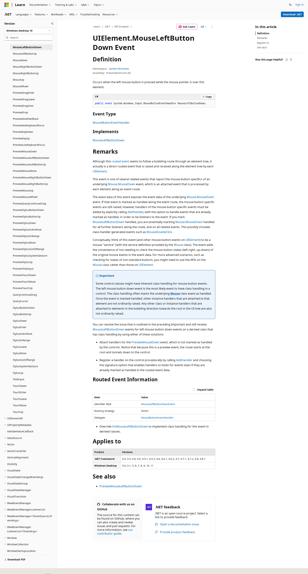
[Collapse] (52, 23)
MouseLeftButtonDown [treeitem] (27, 47)
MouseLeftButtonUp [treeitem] (25, 53)
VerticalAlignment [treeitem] (18, 457)
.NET (107, 26)
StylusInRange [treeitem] (21, 340)
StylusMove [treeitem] (19, 353)
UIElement (100, 171)
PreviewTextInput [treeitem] (23, 268)
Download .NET (292, 14)
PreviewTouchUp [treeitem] (23, 288)
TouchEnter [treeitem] (19, 392)
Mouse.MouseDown (121, 184)
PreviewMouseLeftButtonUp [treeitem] (29, 164)
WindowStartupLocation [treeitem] (21, 551)
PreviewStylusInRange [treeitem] (26, 236)
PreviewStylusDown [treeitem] (24, 223)
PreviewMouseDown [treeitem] (25, 151)
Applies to (263, 42)
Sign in (299, 4)
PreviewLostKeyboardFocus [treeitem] (29, 144)
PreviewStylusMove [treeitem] (24, 242)
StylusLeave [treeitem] (20, 346)
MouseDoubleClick (159, 232)
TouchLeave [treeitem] (20, 399)
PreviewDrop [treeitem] (20, 112)
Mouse (178, 245)
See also (262, 47)
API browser (121, 26)
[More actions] (212, 27)
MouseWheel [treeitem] (20, 86)
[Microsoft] (6, 4)
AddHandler (135, 212)
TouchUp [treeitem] (18, 412)
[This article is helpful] (286, 59)
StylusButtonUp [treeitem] (22, 314)
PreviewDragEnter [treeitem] (23, 92)
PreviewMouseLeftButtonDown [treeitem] (31, 158)
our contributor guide (115, 531)
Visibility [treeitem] (12, 464)
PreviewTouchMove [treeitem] (24, 281)
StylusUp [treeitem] (18, 373)
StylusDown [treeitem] (20, 320)
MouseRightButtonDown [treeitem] (27, 66)
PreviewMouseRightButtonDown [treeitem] (32, 177)
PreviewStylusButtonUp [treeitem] (27, 216)
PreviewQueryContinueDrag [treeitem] (29, 203)
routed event (120, 161)
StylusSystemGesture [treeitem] (25, 366)
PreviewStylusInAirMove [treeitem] (27, 229)
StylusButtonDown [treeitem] (24, 307)
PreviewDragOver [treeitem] (23, 105)
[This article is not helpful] (291, 59)
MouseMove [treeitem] (20, 60)
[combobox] (28, 31)
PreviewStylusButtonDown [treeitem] (28, 210)
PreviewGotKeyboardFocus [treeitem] (28, 125)
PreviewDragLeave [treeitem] (24, 99)
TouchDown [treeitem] (20, 386)
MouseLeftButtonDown (108, 140)
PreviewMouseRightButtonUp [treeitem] (30, 184)
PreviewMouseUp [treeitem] (23, 190)
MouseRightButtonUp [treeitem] (26, 73)
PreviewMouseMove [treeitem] (25, 171)
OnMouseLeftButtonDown (130, 426)
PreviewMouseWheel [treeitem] (25, 197)
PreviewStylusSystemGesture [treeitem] (30, 255)
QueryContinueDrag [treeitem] (25, 294)
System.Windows (119, 68)
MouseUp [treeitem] (18, 79)
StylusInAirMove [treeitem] (22, 333)
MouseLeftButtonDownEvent (158, 404)
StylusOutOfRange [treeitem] (24, 359)
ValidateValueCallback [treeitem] (20, 431)
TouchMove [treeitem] (19, 405)
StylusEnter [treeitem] (19, 327)
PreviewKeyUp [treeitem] (21, 138)
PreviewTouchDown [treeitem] (24, 275)
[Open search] (290, 5)
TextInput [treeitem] (18, 379)
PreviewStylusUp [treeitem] (23, 262)
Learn (96, 26)
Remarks (262, 38)
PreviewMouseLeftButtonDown (120, 486)
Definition (263, 33)
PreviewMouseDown (146, 342)
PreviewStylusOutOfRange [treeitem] (28, 249)
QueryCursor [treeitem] (20, 301)
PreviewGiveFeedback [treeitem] (25, 118)
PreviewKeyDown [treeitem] (23, 131)
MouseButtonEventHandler (111, 123)
